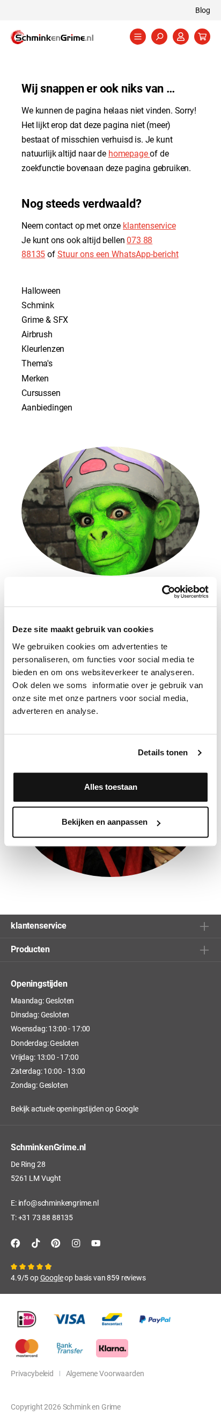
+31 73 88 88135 (45, 1217)
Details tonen (163, 752)
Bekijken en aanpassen (105, 821)
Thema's (37, 363)
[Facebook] (15, 1243)
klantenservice (149, 225)
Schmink (37, 304)
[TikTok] (36, 1243)
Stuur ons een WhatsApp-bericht (118, 253)
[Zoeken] (159, 37)
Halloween (41, 290)
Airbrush (37, 333)
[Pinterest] (56, 1243)
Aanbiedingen (46, 407)
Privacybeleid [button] (32, 1373)
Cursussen (41, 392)
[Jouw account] (181, 37)
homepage (129, 153)
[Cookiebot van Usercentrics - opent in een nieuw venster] (162, 592)
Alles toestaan (110, 786)
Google (126, 1108)
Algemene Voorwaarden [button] (105, 1373)
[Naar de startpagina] (64, 37)
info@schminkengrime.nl (58, 1203)
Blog (202, 10)
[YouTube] (96, 1243)
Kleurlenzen (42, 348)
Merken (35, 378)
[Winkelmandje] (202, 37)
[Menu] (138, 37)
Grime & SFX (44, 319)
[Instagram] (76, 1243)
